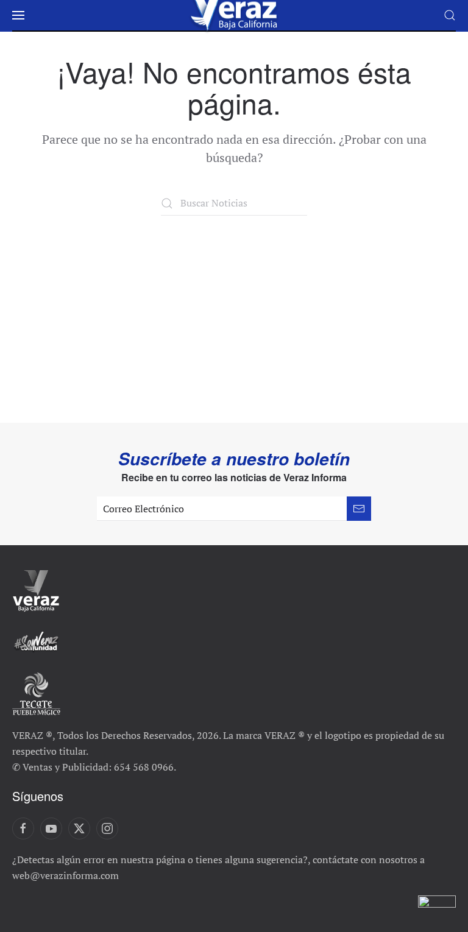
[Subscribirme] (359, 508)
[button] (18, 15)
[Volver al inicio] (234, 15)
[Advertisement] (234, 307)
